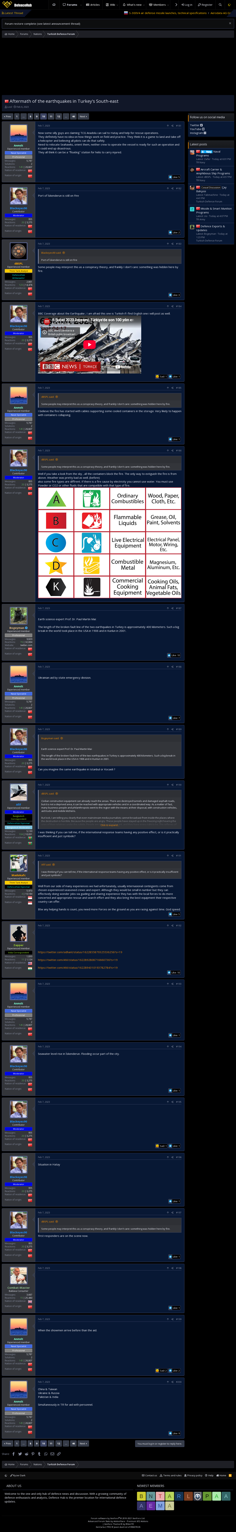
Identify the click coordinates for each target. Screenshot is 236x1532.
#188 (178, 666)
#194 (178, 1046)
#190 (178, 784)
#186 (178, 450)
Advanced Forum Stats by (118, 1521)
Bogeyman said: (50, 738)
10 (43, 116)
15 (21, 1297)
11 (51, 116)
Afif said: (46, 864)
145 (21, 167)
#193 (178, 983)
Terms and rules (172, 1475)
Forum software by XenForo (118, 1518)
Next (82, 116)
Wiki (112, 4)
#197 (178, 1212)
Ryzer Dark (19, 1475)
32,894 (28, 642)
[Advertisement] (118, 67)
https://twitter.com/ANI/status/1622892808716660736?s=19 (78, 960)
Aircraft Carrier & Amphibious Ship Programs (213, 171)
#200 (178, 1382)
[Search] (220, 4)
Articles (95, 4)
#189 (178, 729)
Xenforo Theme (119, 1524)
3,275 (29, 222)
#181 (178, 125)
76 (21, 642)
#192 (178, 925)
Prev (8, 116)
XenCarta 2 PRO (103, 1527)
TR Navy (200, 162)
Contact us (151, 1475)
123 (21, 284)
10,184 (28, 893)
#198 (178, 1268)
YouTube (196, 129)
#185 (178, 387)
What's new (134, 4)
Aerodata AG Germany (168, 13)
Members (159, 4)
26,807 (28, 167)
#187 (178, 608)
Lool (9, 106)
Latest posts (198, 144)
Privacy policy (194, 1475)
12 (58, 116)
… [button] (23, 116)
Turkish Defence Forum (209, 201)
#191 (178, 855)
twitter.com (26, 645)
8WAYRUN (135, 1527)
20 (23, 222)
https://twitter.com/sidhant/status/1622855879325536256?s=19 (80, 952)
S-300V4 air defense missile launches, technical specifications (111, 13)
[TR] (6, 101)
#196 (178, 1157)
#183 (178, 243)
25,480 (28, 1297)
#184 (178, 306)
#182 (178, 188)
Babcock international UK (202, 13)
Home (54, 4)
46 (73, 116)
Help (211, 1475)
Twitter (195, 125)
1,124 (29, 959)
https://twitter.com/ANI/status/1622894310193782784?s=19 (78, 967)
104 (21, 834)
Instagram (197, 132)
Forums (72, 4)
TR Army (200, 219)
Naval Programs (208, 153)
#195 (178, 1101)
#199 (178, 1319)
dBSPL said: (47, 396)
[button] (81, 4)
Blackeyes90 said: (51, 252)
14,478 (28, 284)
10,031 (28, 834)
